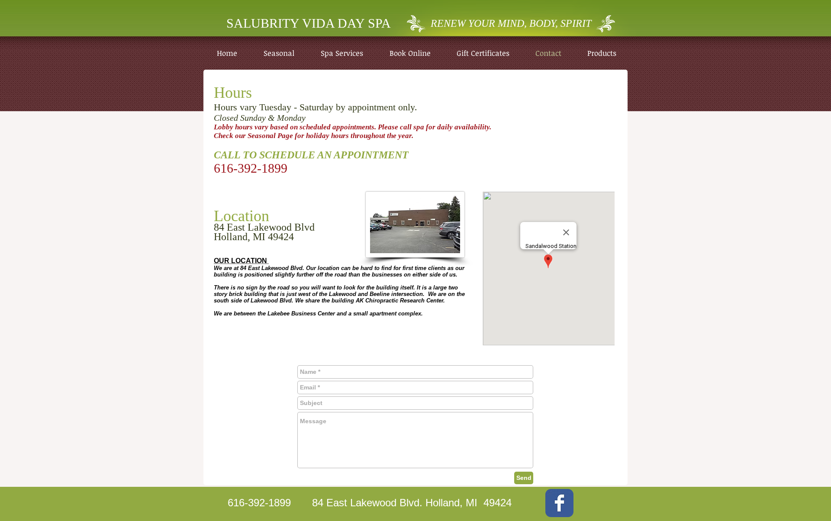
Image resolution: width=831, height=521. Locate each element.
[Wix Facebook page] (559, 503)
